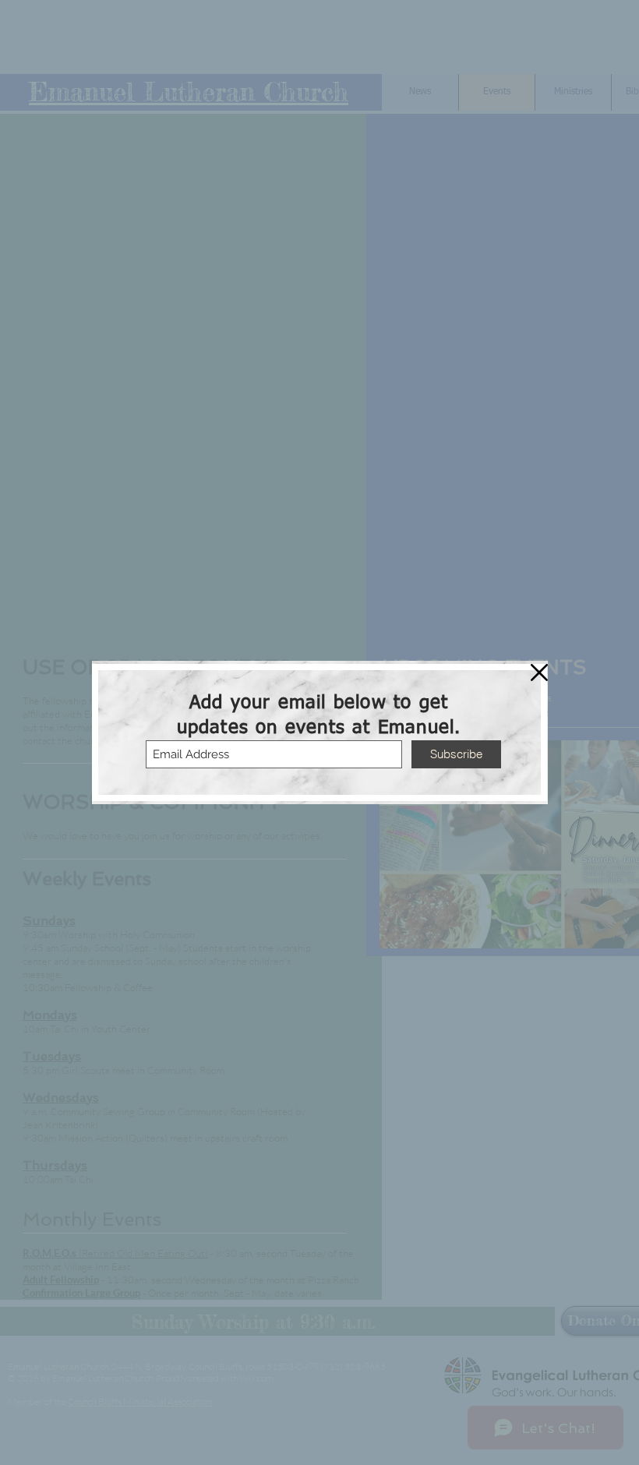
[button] (539, 672)
